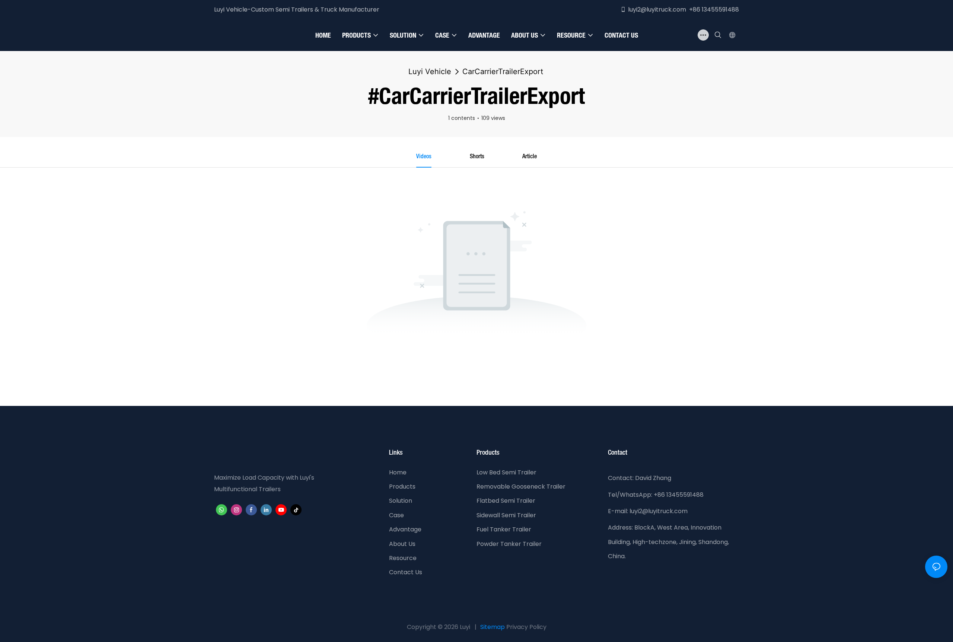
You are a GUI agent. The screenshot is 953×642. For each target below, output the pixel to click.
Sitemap (492, 627)
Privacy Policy (526, 627)
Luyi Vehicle (429, 71)
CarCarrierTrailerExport (502, 71)
